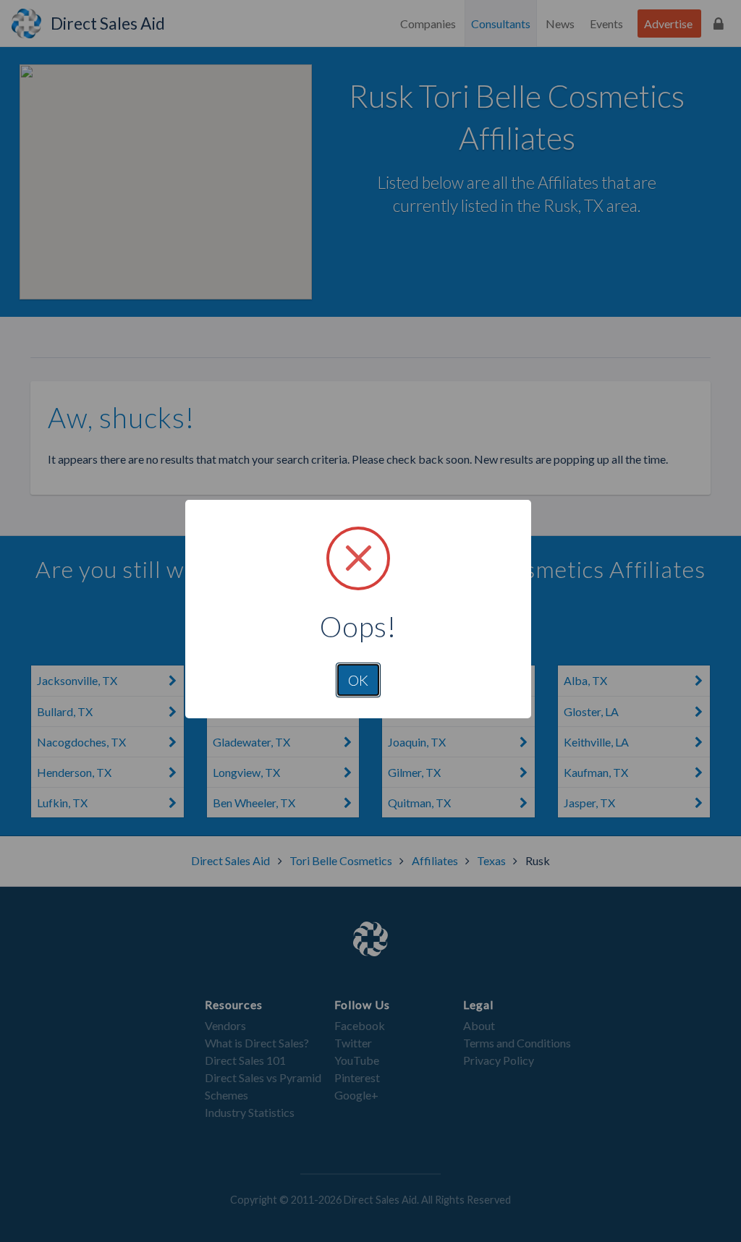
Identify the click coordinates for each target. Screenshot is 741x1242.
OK (358, 680)
